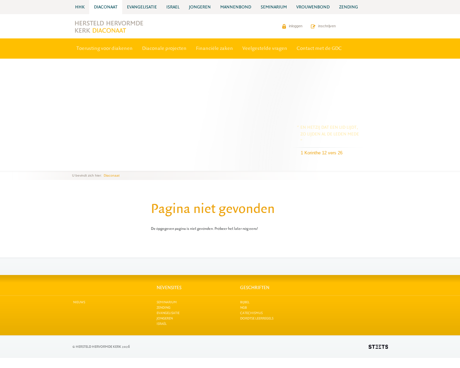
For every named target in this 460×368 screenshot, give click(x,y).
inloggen (295, 26)
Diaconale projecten (164, 48)
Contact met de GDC (319, 48)
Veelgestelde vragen (264, 48)
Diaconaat (112, 175)
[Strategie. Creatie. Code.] (378, 347)
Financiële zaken (214, 48)
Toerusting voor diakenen (104, 48)
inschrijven (326, 26)
